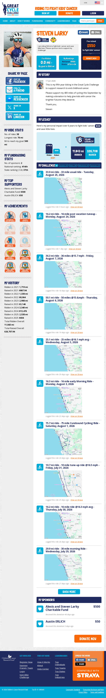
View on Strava (76, 207)
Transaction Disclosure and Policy (93, 690)
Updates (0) (63, 165)
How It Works (24, 21)
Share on (21, 98)
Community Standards (73, 690)
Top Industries (60, 676)
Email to (19, 89)
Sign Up (45, 13)
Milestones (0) (84, 165)
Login (93, 13)
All (56, 165)
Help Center (43, 669)
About (12, 21)
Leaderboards (64, 21)
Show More (69, 592)
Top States (60, 671)
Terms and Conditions (97, 692)
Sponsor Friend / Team (26, 666)
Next (67, 147)
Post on (19, 81)
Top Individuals (60, 663)
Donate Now (91, 58)
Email (97, 32)
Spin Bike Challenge (24, 676)
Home (5, 21)
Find (100, 21)
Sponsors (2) (95, 165)
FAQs (74, 21)
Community (50, 21)
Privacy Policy (83, 692)
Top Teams (60, 668)
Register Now (26, 662)
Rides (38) (73, 165)
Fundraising (37, 21)
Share (85, 32)
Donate (69, 13)
